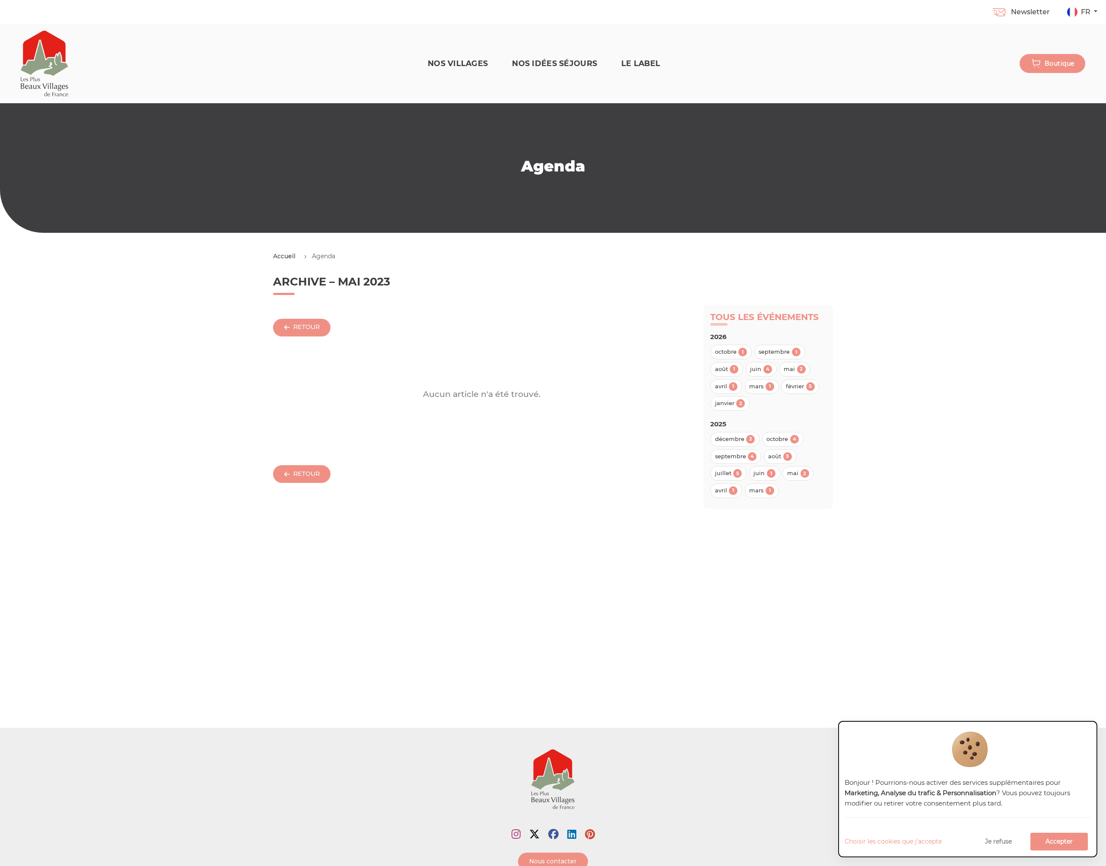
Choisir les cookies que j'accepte (893, 841)
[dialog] (967, 789)
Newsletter (1030, 12)
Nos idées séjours (554, 63)
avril (724, 386)
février (799, 386)
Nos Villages (458, 63)
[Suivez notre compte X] (534, 834)
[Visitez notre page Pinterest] (590, 834)
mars (760, 386)
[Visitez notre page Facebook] (553, 834)
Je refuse (998, 841)
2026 (718, 337)
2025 (718, 424)
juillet (727, 473)
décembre (733, 439)
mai (793, 369)
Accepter (1059, 841)
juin (759, 369)
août (725, 369)
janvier (728, 403)
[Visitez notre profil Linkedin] (571, 834)
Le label (640, 63)
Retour (306, 327)
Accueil (284, 256)
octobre (729, 352)
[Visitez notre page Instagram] (516, 834)
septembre (778, 352)
